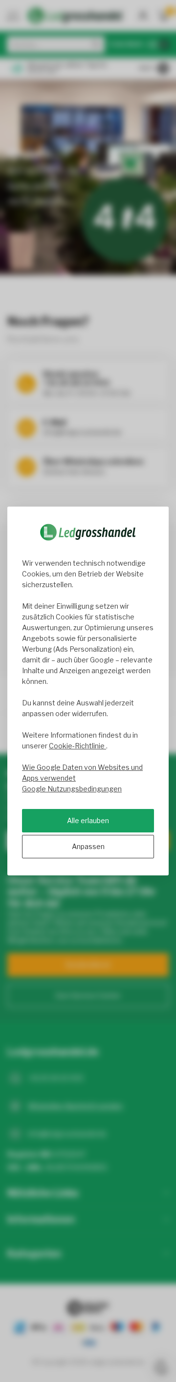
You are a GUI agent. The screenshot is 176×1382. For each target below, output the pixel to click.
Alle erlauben (88, 820)
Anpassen (88, 846)
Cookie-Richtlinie (77, 746)
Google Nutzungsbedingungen (72, 789)
